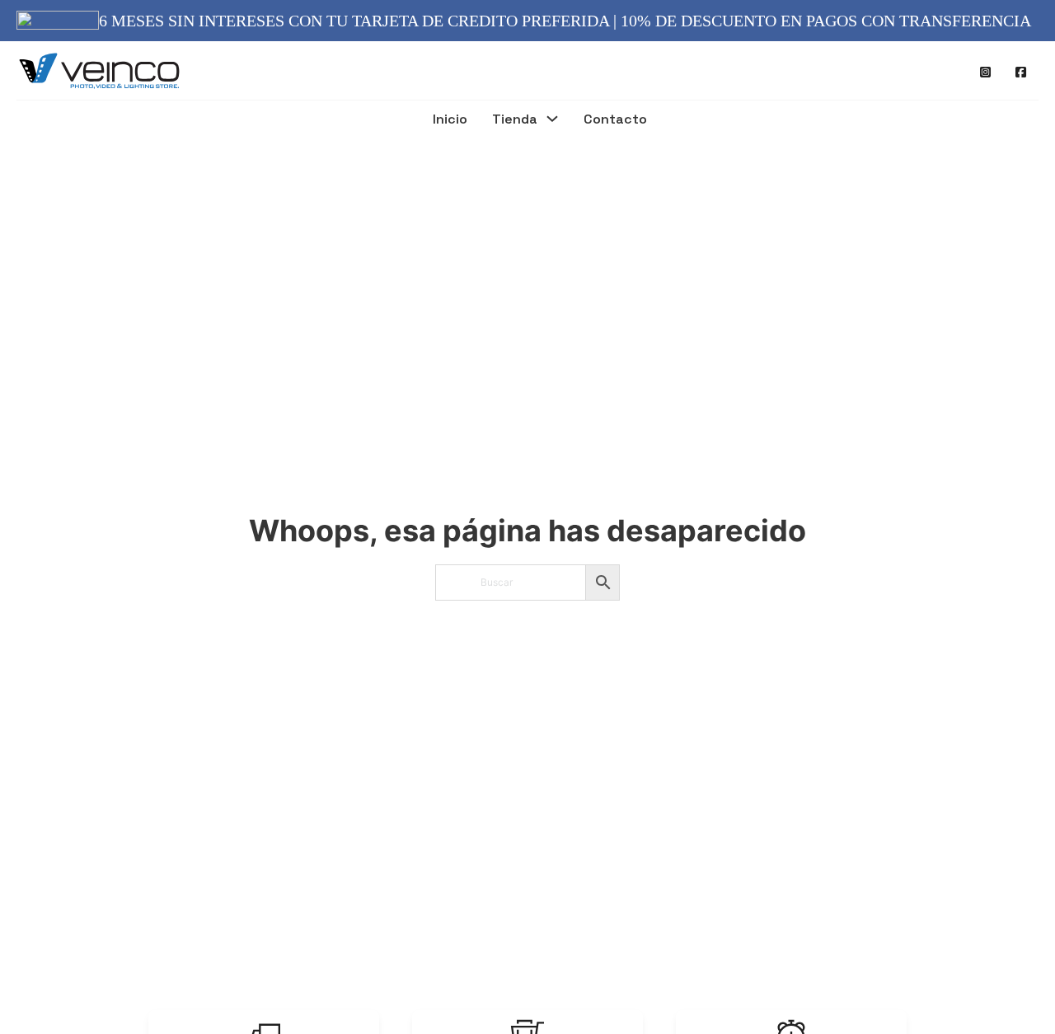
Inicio (450, 120)
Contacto (615, 120)
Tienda (514, 120)
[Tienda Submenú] (552, 120)
